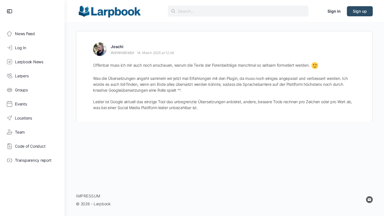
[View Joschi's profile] (100, 49)
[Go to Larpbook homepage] (109, 11)
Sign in (334, 11)
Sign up (360, 11)
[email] (369, 199)
